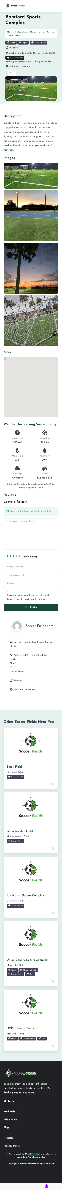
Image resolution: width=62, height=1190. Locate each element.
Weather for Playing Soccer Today (30, 424)
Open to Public (30, 970)
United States (21, 32)
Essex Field (14, 766)
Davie (41, 32)
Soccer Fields (40, 43)
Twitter (12, 1101)
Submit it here (33, 1154)
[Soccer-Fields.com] (17, 626)
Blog (6, 1127)
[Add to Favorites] (12, 74)
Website (13, 48)
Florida (33, 32)
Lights (24, 43)
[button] (31, 66)
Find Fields (10, 1112)
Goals (12, 43)
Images (9, 158)
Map (7, 352)
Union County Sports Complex (27, 960)
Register (8, 1138)
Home (10, 32)
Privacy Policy (12, 1146)
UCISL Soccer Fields (20, 1028)
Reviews (10, 495)
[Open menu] (55, 6)
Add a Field (10, 1120)
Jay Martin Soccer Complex (25, 895)
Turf (31, 974)
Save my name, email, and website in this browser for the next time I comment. (29, 597)
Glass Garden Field (20, 831)
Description (12, 116)
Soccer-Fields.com (39, 626)
